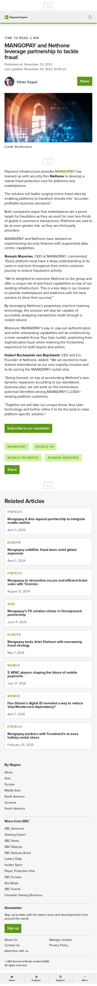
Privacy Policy (58, 945)
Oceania (10, 802)
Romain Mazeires (63, 457)
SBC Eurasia (13, 877)
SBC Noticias (13, 846)
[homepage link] (16, 17)
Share (84, 81)
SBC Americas (14, 828)
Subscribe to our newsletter (28, 428)
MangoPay (16, 446)
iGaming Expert (15, 834)
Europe (10, 784)
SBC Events (13, 889)
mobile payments (22, 457)
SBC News (12, 840)
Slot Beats (11, 883)
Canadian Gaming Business (24, 895)
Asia (7, 778)
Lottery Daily (13, 858)
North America (15, 796)
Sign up (13, 928)
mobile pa (44, 446)
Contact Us (12, 945)
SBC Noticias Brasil (18, 853)
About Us (11, 939)
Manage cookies (60, 939)
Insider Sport (13, 865)
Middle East (12, 790)
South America (15, 808)
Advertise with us (17, 951)
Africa (8, 772)
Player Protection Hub (20, 871)
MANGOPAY (65, 171)
